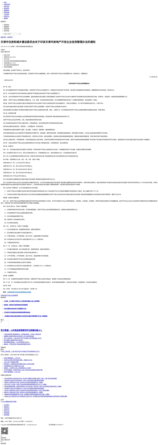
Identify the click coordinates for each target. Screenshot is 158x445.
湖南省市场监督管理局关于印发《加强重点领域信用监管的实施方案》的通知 (27, 394)
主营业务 (6, 409)
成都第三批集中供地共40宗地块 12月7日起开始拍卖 (19, 336)
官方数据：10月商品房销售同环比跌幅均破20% (21, 330)
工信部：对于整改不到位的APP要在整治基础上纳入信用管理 (22, 301)
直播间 (6, 18)
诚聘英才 (6, 407)
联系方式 (6, 411)
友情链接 (6, 413)
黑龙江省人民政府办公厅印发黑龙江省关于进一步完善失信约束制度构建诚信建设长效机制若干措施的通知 (36, 396)
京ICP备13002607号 (42, 424)
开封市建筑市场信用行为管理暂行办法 (15, 308)
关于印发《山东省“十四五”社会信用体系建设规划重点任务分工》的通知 (26, 384)
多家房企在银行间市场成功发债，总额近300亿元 (18, 360)
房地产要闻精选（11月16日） (12, 358)
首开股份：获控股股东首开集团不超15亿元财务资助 (19, 364)
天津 (2, 295)
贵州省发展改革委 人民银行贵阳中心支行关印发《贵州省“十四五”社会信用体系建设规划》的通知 (33, 386)
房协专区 (6, 6)
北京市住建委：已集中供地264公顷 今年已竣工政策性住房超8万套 (23, 370)
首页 (5, 2)
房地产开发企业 (8, 295)
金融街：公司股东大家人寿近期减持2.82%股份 (17, 368)
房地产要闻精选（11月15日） (12, 372)
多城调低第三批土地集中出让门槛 (14, 366)
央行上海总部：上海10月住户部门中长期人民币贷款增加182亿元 (22, 338)
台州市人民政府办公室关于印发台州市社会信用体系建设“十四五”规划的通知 (27, 390)
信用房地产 (7, 4)
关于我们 (6, 405)
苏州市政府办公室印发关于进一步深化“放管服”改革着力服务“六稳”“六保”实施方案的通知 (31, 378)
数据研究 (6, 10)
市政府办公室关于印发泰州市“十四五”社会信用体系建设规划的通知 (24, 388)
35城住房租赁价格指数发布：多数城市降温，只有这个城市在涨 (22, 334)
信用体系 (10, 37)
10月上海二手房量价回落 (11, 362)
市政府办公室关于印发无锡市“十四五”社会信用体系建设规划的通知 (24, 380)
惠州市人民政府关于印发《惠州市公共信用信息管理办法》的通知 (24, 382)
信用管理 (15, 295)
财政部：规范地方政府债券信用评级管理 (16, 305)
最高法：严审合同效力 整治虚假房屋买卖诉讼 (17, 344)
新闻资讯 (6, 8)
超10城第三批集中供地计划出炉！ (14, 340)
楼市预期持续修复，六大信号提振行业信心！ (17, 342)
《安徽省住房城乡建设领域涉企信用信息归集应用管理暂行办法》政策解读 (25, 316)
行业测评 (6, 14)
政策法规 (6, 12)
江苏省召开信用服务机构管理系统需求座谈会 (17, 312)
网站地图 (6, 415)
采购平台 (6, 16)
